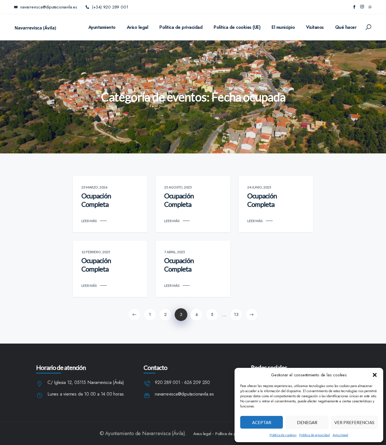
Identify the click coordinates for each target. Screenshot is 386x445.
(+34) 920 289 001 (110, 7)
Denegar (307, 422)
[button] (375, 375)
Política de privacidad (314, 435)
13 (236, 314)
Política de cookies (283, 435)
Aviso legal (340, 435)
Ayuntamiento (102, 27)
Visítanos (315, 27)
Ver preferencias (354, 422)
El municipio (283, 27)
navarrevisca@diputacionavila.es (184, 394)
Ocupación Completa (96, 200)
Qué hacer (346, 27)
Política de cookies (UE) (237, 27)
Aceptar (261, 422)
